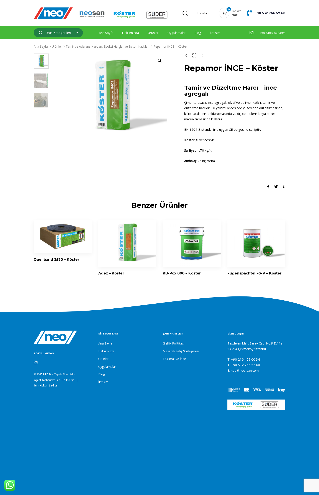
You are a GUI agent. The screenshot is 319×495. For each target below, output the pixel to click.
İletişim (215, 32)
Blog (197, 32)
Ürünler (153, 32)
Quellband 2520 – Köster (56, 260)
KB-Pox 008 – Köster (182, 273)
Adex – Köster (111, 273)
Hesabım (203, 13)
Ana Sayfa (106, 32)
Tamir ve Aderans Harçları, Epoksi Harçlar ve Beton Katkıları (107, 46)
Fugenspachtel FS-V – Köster (254, 273)
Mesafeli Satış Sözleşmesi (181, 351)
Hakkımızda (130, 32)
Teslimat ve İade (174, 359)
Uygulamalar (176, 32)
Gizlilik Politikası (173, 343)
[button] (184, 13)
